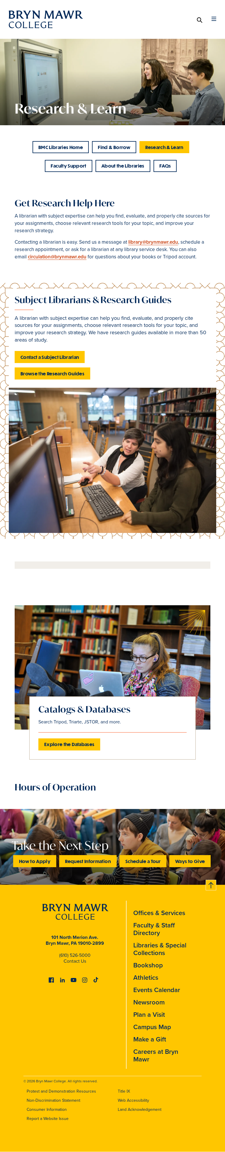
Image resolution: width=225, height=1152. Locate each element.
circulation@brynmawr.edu (57, 256)
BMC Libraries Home (60, 147)
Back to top (211, 884)
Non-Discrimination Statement (53, 1100)
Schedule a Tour (143, 861)
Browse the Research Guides (52, 373)
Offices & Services (159, 913)
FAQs (165, 165)
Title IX (124, 1091)
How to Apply (34, 861)
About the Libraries (122, 165)
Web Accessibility (133, 1100)
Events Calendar (156, 990)
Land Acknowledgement (139, 1109)
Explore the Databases (69, 744)
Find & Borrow (114, 147)
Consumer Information (47, 1109)
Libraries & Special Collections (159, 949)
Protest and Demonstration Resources (61, 1091)
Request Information (88, 861)
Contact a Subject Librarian (50, 357)
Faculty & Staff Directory (154, 929)
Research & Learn (164, 147)
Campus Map (152, 1027)
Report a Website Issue (48, 1119)
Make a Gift (149, 1039)
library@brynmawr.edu (153, 242)
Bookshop (148, 965)
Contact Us (75, 961)
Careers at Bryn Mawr (155, 1055)
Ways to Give (190, 861)
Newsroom (149, 1002)
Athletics (145, 977)
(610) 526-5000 (75, 955)
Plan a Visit (149, 1014)
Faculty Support (68, 165)
